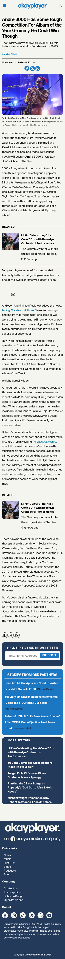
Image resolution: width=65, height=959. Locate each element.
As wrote (45, 441)
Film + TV (9, 863)
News (7, 855)
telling (18, 310)
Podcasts (10, 870)
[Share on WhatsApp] (37, 68)
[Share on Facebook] (27, 68)
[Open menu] (4, 6)
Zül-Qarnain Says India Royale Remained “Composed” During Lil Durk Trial (31, 702)
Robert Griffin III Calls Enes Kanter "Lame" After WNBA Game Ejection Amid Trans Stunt (32, 722)
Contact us (11, 888)
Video (7, 867)
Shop (7, 874)
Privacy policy (12, 892)
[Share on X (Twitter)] (32, 68)
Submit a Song (13, 896)
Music (7, 859)
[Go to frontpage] (32, 6)
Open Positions (13, 900)
